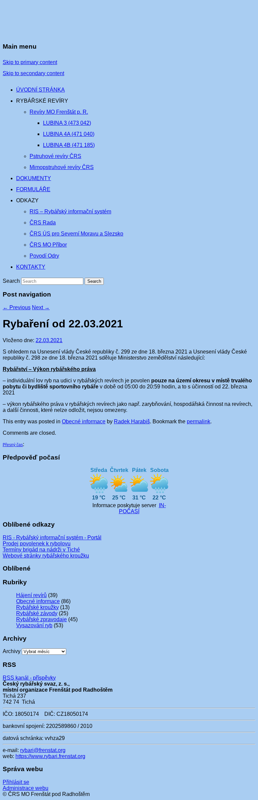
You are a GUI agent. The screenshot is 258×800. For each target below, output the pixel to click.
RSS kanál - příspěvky (29, 678)
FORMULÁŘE (33, 189)
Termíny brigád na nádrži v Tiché (41, 549)
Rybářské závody (36, 613)
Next (41, 307)
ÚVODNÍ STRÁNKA (40, 90)
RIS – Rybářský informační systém (70, 211)
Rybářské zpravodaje (41, 619)
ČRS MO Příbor (48, 245)
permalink (198, 421)
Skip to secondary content (33, 73)
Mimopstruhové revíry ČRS (62, 167)
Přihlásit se (16, 782)
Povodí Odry (44, 256)
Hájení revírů (31, 595)
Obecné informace (83, 421)
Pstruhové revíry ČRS (55, 156)
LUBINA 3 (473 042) (67, 123)
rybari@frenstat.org (43, 750)
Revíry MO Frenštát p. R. (59, 112)
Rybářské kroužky (37, 607)
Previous (17, 307)
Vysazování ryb (34, 625)
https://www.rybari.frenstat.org (50, 756)
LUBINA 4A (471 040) (68, 134)
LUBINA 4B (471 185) (69, 145)
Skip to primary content (30, 62)
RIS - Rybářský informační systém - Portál (52, 537)
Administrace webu (25, 788)
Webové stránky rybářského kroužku (46, 555)
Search (11, 281)
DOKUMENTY (33, 178)
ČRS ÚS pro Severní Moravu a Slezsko (76, 233)
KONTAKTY (30, 267)
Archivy (11, 651)
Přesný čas (13, 444)
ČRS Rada (43, 222)
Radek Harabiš (132, 421)
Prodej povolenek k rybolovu (37, 543)
